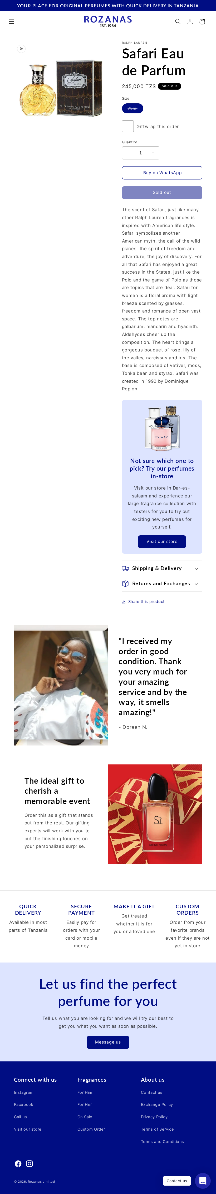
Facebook (23, 1104)
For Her (84, 1104)
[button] (12, 22)
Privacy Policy (154, 1117)
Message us (108, 1042)
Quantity (129, 142)
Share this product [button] (146, 601)
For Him (84, 1092)
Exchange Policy (157, 1104)
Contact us (152, 1092)
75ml (135, 109)
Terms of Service (157, 1129)
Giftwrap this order (157, 126)
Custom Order (91, 1129)
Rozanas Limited (41, 1181)
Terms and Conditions (162, 1141)
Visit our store (162, 541)
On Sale (84, 1117)
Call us (20, 1117)
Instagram (24, 1092)
